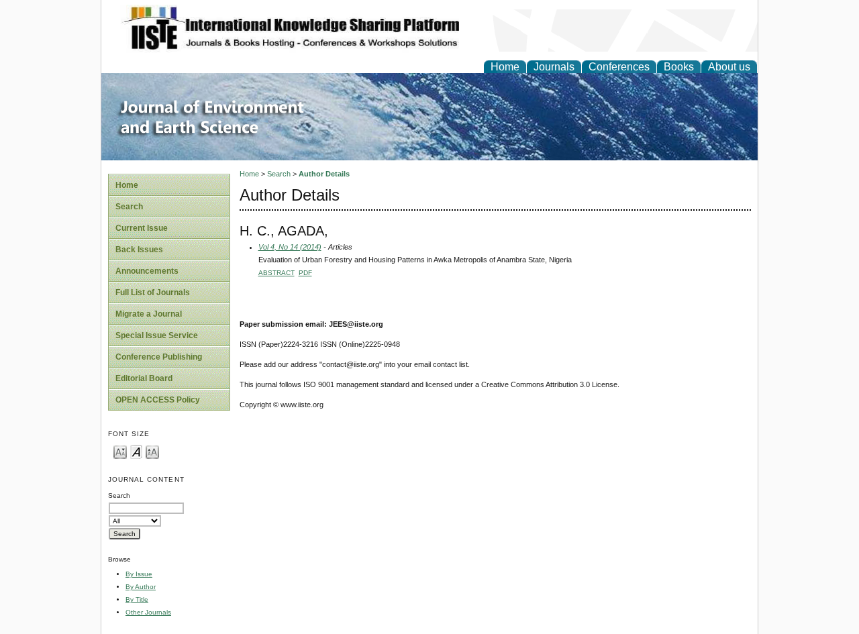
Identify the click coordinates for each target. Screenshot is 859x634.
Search (129, 206)
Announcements (147, 271)
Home (505, 66)
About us (729, 66)
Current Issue (141, 228)
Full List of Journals (152, 292)
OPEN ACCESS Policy (157, 400)
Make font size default (136, 451)
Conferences (619, 66)
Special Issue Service (156, 335)
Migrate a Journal (148, 314)
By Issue (138, 574)
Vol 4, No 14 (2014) (289, 247)
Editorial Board (143, 378)
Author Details (324, 174)
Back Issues (139, 249)
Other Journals (148, 612)
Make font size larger (152, 451)
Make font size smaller (120, 451)
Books (679, 66)
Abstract (276, 272)
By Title (136, 599)
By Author (140, 586)
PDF (305, 272)
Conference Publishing (158, 357)
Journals (554, 66)
